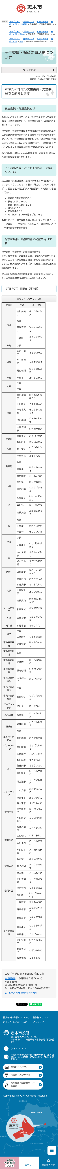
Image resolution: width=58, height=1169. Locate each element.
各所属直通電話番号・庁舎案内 (23, 1084)
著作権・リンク (40, 1017)
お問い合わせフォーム (21, 1067)
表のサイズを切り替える (29, 299)
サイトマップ (37, 1022)
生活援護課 (10, 978)
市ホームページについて (15, 1022)
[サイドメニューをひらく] (51, 1150)
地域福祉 (23, 24)
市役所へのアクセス (20, 1075)
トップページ (14, 21)
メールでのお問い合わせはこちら (21, 993)
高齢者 (22, 34)
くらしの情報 (42, 21)
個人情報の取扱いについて (16, 1017)
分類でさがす (28, 21)
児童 (21, 41)
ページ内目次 (29, 70)
